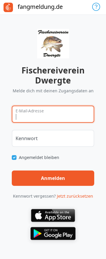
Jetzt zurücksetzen (75, 196)
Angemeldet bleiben (39, 157)
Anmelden (53, 178)
